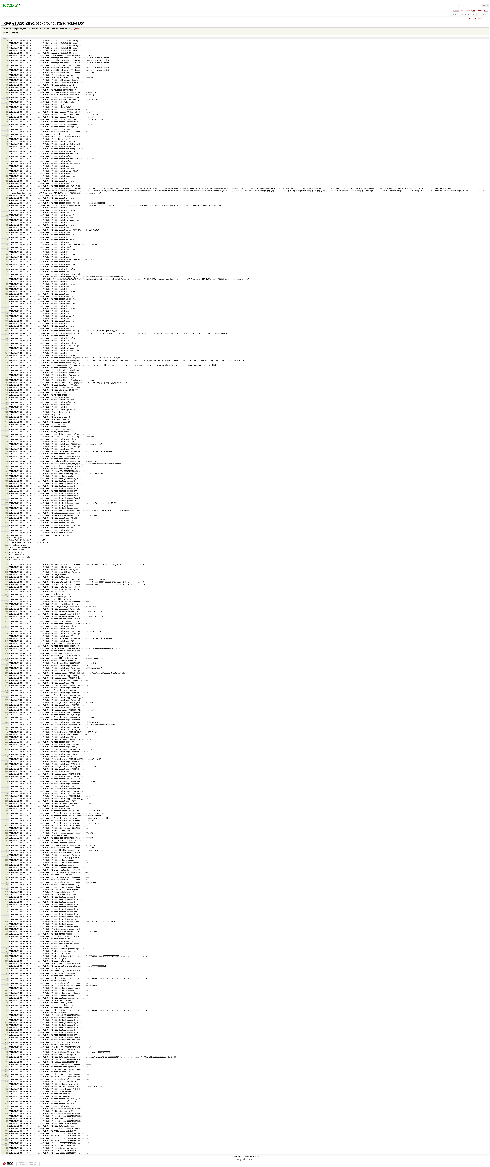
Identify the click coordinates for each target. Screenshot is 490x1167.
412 (6, 1054)
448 (6, 1143)
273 (6, 712)
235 (6, 619)
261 (6, 683)
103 (6, 294)
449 (6, 1146)
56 (7, 176)
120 (6, 336)
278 (6, 725)
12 (7, 68)
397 (6, 1018)
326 (6, 843)
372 (6, 956)
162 (6, 439)
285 (6, 742)
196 (6, 523)
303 (6, 786)
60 (7, 186)
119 (6, 333)
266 (6, 695)
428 (6, 1094)
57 (7, 178)
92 (7, 267)
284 (6, 739)
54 (7, 171)
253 (6, 663)
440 (6, 1123)
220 (6, 582)
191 (6, 510)
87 (7, 254)
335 (6, 865)
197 (6, 525)
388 (6, 995)
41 (7, 139)
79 (7, 235)
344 (6, 887)
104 (6, 296)
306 (6, 794)
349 (6, 899)
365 (6, 939)
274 (6, 715)
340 (6, 877)
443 (6, 1131)
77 (7, 230)
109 (6, 309)
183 (6, 491)
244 (6, 641)
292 (6, 759)
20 (7, 87)
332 (6, 858)
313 (6, 811)
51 (7, 164)
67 (7, 205)
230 (6, 606)
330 (6, 853)
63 (7, 195)
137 (6, 378)
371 (6, 954)
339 (6, 875)
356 (6, 917)
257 (6, 673)
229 (6, 604)
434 (6, 1109)
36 (7, 127)
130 (6, 360)
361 (6, 929)
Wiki (455, 14)
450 (6, 1148)
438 (6, 1119)
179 (6, 481)
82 (7, 242)
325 (6, 840)
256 (6, 671)
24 (7, 97)
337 (6, 870)
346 (6, 892)
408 (6, 1045)
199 (6, 530)
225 (6, 594)
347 (6, 894)
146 (6, 400)
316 (6, 818)
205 (6, 545)
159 (6, 432)
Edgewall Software (29, 1165)
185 (6, 496)
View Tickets (468, 14)
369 (6, 949)
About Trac (483, 10)
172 (6, 464)
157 (6, 427)
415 (6, 1062)
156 (6, 424)
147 (6, 402)
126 (6, 350)
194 (6, 518)
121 (6, 338)
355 (6, 914)
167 (6, 451)
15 (7, 75)
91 (7, 264)
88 (7, 257)
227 (6, 599)
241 (6, 634)
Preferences (458, 10)
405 (6, 1037)
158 (6, 429)
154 (6, 419)
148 (6, 405)
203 (6, 540)
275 (6, 717)
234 (6, 616)
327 (6, 845)
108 (6, 306)
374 (6, 961)
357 (6, 919)
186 (6, 498)
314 (6, 813)
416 (6, 1064)
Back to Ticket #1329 (478, 19)
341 (6, 880)
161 (6, 437)
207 (6, 550)
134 (6, 370)
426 (6, 1089)
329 (6, 850)
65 (7, 200)
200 (6, 533)
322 (6, 833)
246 (6, 646)
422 (6, 1079)
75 (7, 225)
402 (6, 1030)
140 (6, 385)
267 (6, 698)
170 (6, 459)
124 (6, 345)
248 (6, 651)
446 (6, 1138)
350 (6, 902)
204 (6, 542)
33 (7, 119)
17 (7, 80)
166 (6, 449)
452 (6, 1153)
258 (6, 675)
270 (6, 705)
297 (6, 771)
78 (7, 232)
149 (6, 407)
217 (6, 575)
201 (6, 535)
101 (6, 289)
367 (6, 944)
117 (6, 328)
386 (6, 990)
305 (6, 791)
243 (6, 638)
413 (6, 1057)
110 (6, 311)
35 (7, 124)
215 (6, 570)
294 (6, 764)
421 (6, 1077)
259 (6, 678)
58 (7, 181)
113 (6, 318)
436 (6, 1114)
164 (6, 444)
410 (6, 1050)
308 (6, 798)
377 (6, 968)
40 (7, 137)
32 (7, 117)
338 (6, 872)
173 (6, 466)
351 (6, 904)
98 (7, 282)
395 (6, 1013)
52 (7, 166)
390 (6, 1000)
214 (6, 567)
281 (6, 732)
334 (6, 863)
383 (6, 983)
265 (6, 693)
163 (6, 441)
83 (7, 245)
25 (7, 100)
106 (6, 301)
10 (7, 63)
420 (6, 1074)
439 (6, 1121)
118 (6, 331)
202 (6, 537)
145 (6, 397)
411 (6, 1052)
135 (6, 373)
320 (6, 828)
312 (6, 808)
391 (6, 1003)
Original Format (245, 1159)
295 (6, 767)
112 (6, 316)
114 (6, 321)
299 (6, 776)
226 (6, 597)
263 (6, 688)
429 (6, 1096)
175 (6, 471)
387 (6, 993)
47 (7, 154)
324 (6, 838)
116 (6, 326)
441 (6, 1126)
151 (6, 412)
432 (6, 1104)
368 (6, 946)
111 (6, 314)
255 (6, 668)
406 (6, 1040)
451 (6, 1150)
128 (6, 355)
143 (6, 392)
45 (7, 149)
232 (6, 611)
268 (6, 700)
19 (7, 85)
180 (6, 483)
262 (6, 685)
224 (6, 592)
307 (6, 796)
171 (6, 461)
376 (6, 966)
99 (7, 284)
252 (6, 661)
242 (6, 636)
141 (6, 387)
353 (6, 909)
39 (7, 134)
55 (7, 174)
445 (6, 1136)
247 (6, 648)
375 (6, 963)
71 (7, 215)
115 (6, 323)
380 (6, 976)
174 (6, 469)
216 (6, 572)
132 (6, 365)
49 (7, 159)
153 (6, 417)
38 (7, 132)
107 (6, 304)
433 (6, 1106)
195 (6, 520)
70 (7, 213)
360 (6, 926)
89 (7, 259)
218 (6, 577)
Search (482, 14)
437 (6, 1116)
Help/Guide (470, 10)
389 (6, 998)
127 (6, 353)
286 (6, 744)
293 (6, 762)
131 (6, 363)
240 (6, 631)
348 (6, 897)
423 (6, 1082)
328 (6, 848)
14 (7, 73)
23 (7, 95)
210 (6, 557)
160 (6, 434)
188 (6, 503)
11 (7, 65)
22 (7, 92)
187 (6, 501)
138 (6, 380)
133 (6, 368)
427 (6, 1091)
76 (7, 227)
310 (6, 803)
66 (7, 203)
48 (7, 156)
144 (6, 395)
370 (6, 951)
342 (6, 882)
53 (7, 169)
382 (6, 981)
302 (6, 784)
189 (6, 506)
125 (6, 348)
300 (6, 779)
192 (6, 513)
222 (6, 587)
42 (7, 141)
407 (6, 1042)
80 (7, 237)
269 (6, 702)
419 (6, 1072)
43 (7, 144)
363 (6, 934)
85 (7, 250)
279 (6, 727)
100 (6, 287)
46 (7, 151)
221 (6, 584)
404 (6, 1035)
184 (6, 493)
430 (6, 1099)
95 (7, 274)
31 (7, 114)
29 (7, 109)
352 (6, 907)
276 (6, 720)
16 (7, 78)
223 (6, 589)
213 (6, 565)
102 (6, 291)
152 (6, 414)
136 (6, 375)
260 (6, 680)
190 (6, 508)
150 (6, 410)
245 (6, 643)
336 (6, 867)
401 (6, 1027)
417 (6, 1067)
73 (7, 220)
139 (6, 383)
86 (7, 252)
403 (6, 1032)
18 (7, 82)
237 (6, 624)
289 (6, 752)
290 (6, 754)
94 (7, 272)
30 (7, 112)
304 (6, 789)
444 (6, 1133)
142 (6, 390)
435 (6, 1111)
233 (6, 614)
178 (6, 479)
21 (7, 90)
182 (6, 488)
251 (6, 658)
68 (7, 208)
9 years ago (77, 29)
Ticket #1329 (12, 23)
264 (6, 690)
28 (7, 107)
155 (6, 422)
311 (6, 806)
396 (6, 1015)
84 (7, 247)
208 (6, 552)
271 (6, 707)
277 (6, 722)
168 (6, 454)
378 (6, 971)
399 (6, 1023)
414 (6, 1059)
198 (6, 528)
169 (6, 456)
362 (6, 931)
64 (7, 198)
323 (6, 835)
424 (6, 1084)
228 (6, 602)
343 (6, 885)
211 (6, 560)
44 (7, 146)
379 (6, 973)
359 (6, 924)
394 (6, 1010)
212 (6, 562)
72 (7, 218)
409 (6, 1047)
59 (7, 183)
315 (6, 816)
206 (6, 547)
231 (6, 609)
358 (6, 922)
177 (6, 476)
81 (7, 240)
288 (6, 749)
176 (6, 474)
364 (6, 936)
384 (6, 986)
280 (6, 730)
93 (7, 269)
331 (6, 855)
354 (6, 912)
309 (6, 801)
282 (6, 734)
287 (6, 747)
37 (7, 129)
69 (7, 210)
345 (6, 890)
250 (6, 656)
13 (7, 70)
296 (6, 769)
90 (7, 262)
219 (6, 579)
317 (6, 821)
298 (6, 774)
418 (6, 1069)
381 (6, 978)
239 (6, 629)
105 (6, 299)
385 (6, 988)
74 (7, 222)
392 (6, 1005)
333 (6, 860)
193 (6, 515)
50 (7, 161)
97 (7, 279)
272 (6, 710)
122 (6, 341)
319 (6, 826)
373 (6, 959)
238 (6, 626)
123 (6, 343)
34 (7, 122)
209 (6, 555)
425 (6, 1086)
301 (6, 781)
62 (7, 191)
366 (6, 941)
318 (6, 823)
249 (6, 653)
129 (6, 358)
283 (6, 737)
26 (7, 102)
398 (6, 1020)
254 (6, 666)
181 (6, 486)
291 (6, 757)
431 (6, 1101)
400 (6, 1025)
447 (6, 1141)
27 (7, 105)
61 (7, 188)
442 (6, 1128)
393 (6, 1008)
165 (6, 446)
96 (7, 277)
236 (6, 621)
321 (6, 830)
